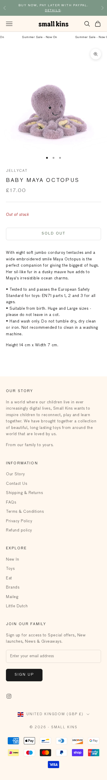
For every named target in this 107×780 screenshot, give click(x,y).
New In (12, 560)
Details (53, 10)
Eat (9, 578)
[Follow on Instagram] (9, 696)
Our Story (15, 474)
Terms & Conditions (25, 512)
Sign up (24, 675)
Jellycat (17, 171)
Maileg (12, 597)
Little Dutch (17, 606)
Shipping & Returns (24, 493)
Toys (10, 569)
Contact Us (16, 484)
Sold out (53, 233)
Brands (12, 587)
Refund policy (19, 530)
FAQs (11, 502)
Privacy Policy (19, 521)
